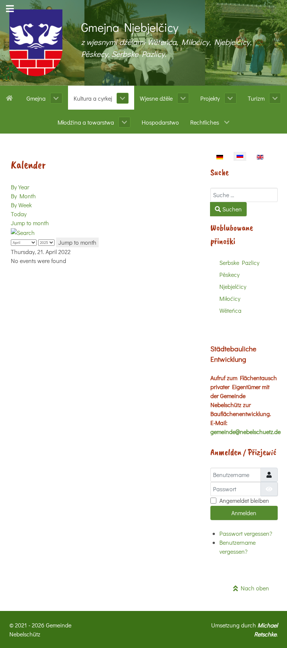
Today (19, 214)
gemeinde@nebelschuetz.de (245, 431)
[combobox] (244, 195)
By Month (23, 196)
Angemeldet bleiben (244, 500)
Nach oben (253, 588)
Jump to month (30, 223)
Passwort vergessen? (245, 533)
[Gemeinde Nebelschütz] (35, 42)
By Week (21, 205)
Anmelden (243, 513)
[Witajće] (10, 97)
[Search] (23, 232)
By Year (20, 187)
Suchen (231, 209)
